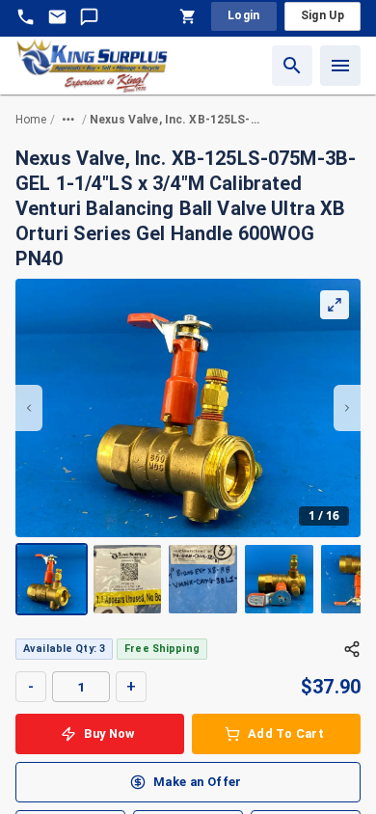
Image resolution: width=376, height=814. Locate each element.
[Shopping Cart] (188, 16)
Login (244, 15)
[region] (188, 447)
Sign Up (322, 15)
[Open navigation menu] (340, 65)
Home (31, 119)
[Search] (292, 65)
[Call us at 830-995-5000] (25, 17)
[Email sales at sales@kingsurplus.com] (57, 17)
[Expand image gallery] (334, 304)
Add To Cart (286, 733)
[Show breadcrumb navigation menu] (68, 119)
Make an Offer (197, 781)
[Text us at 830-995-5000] (89, 17)
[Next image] (347, 408)
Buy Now (109, 733)
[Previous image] (28, 408)
